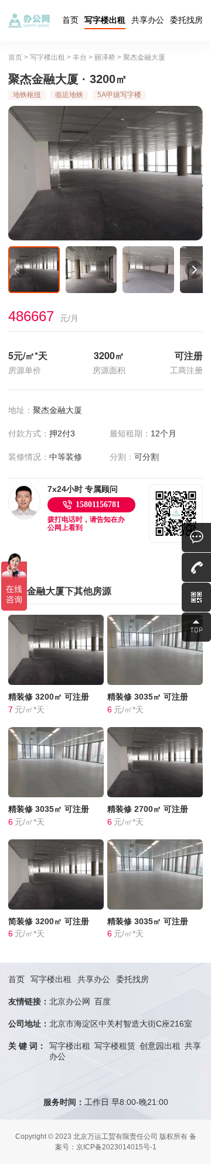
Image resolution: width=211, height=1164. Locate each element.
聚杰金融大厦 (144, 57)
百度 (102, 1001)
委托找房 (186, 20)
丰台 (80, 57)
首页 (70, 20)
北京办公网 (69, 1001)
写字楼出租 (104, 20)
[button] (17, 269)
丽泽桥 (104, 57)
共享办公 (147, 20)
